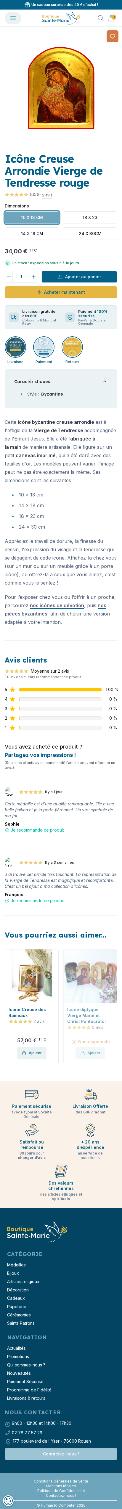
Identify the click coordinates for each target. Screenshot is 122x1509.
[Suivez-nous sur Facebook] (58, 1476)
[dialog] (8, 1500)
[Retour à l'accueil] (37, 1232)
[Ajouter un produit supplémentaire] (34, 277)
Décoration (18, 1289)
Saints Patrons (21, 1323)
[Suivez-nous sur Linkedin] (63, 1476)
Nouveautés (19, 1373)
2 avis (47, 195)
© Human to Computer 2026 (61, 1505)
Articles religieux (23, 1281)
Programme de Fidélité (29, 1389)
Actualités (16, 1348)
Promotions (18, 1356)
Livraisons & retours (26, 1398)
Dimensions (17, 205)
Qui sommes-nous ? (26, 1364)
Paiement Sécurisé (25, 1381)
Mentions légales (61, 1486)
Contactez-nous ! (61, 1453)
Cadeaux (16, 1298)
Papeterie (16, 1306)
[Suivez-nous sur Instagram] (61, 1476)
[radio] (32, 217)
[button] (10, 1007)
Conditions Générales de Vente (61, 1481)
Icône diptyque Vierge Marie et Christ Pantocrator (29, 1015)
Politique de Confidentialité (61, 1490)
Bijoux (13, 1273)
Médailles (16, 1264)
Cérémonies (19, 1314)
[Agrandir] (61, 88)
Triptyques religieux (89, 1009)
